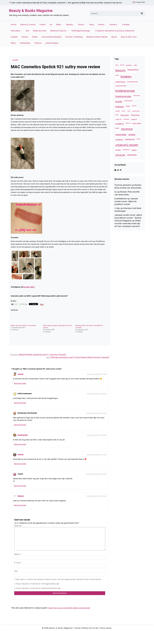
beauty (120, 70)
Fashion (113, 24)
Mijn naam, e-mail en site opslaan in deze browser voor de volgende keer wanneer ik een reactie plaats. (58, 579)
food (128, 106)
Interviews (15, 30)
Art (51, 24)
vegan (118, 150)
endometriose (128, 100)
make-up (118, 119)
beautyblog (133, 69)
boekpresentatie (120, 86)
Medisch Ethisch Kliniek (96, 37)
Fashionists (25, 43)
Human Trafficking (74, 37)
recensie (127, 129)
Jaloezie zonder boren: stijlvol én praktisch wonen (126, 201)
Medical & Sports (58, 30)
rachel (20, 374)
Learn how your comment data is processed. (69, 608)
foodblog (134, 105)
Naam (17, 554)
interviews (135, 115)
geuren (124, 111)
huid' (117, 115)
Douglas (26, 287)
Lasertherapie (51, 43)
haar (128, 111)
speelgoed (130, 139)
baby (135, 65)
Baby (58, 24)
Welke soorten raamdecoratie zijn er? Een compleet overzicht (128, 223)
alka (116, 65)
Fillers (13, 43)
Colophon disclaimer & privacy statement (114, 30)
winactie (120, 155)
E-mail (18, 562)
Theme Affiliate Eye (83, 628)
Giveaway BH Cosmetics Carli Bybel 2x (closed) (89, 326)
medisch (119, 123)
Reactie (18, 525)
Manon (21, 496)
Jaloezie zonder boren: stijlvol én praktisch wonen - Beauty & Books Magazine (128, 218)
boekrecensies (123, 96)
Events (101, 24)
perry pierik (136, 123)
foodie (117, 111)
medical (134, 119)
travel (138, 139)
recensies (120, 134)
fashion (119, 106)
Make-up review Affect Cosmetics (23, 325)
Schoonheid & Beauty (51, 37)
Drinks (35, 37)
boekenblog (120, 82)
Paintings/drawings (81, 30)
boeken (14, 37)
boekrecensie (125, 91)
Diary (91, 24)
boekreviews (136, 95)
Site (16, 571)
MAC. (33, 287)
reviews (119, 139)
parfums (128, 123)
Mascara (126, 119)
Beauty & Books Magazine (31, 10)
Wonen (25, 37)
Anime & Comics (28, 24)
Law (27, 30)
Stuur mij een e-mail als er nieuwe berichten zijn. (38, 588)
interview (124, 115)
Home (13, 24)
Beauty (69, 24)
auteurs (129, 65)
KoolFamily (23, 435)
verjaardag (126, 149)
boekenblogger (132, 82)
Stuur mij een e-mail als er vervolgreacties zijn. (38, 583)
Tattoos (38, 43)
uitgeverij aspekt (126, 145)
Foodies (125, 24)
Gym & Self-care (129, 37)
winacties (132, 154)
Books (81, 24)
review (131, 134)
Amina (21, 454)
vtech (134, 150)
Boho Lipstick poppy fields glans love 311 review (57, 326)
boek (117, 75)
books (15, 60)
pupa (117, 128)
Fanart (43, 24)
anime (122, 65)
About (114, 37)
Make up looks (39, 30)
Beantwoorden (20, 383)
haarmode (136, 111)
